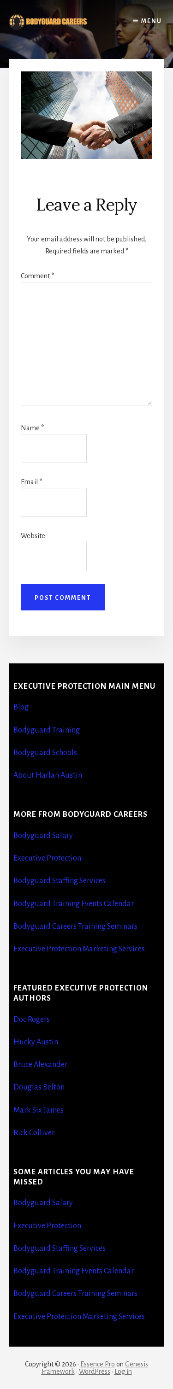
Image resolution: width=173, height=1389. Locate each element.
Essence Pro (97, 1364)
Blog (21, 707)
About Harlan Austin (47, 775)
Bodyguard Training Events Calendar (73, 904)
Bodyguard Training (46, 730)
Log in (123, 1371)
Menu (151, 21)
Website (33, 535)
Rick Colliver (33, 1133)
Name (32, 428)
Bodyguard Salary (43, 836)
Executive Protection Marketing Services (79, 949)
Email (31, 482)
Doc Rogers (31, 1019)
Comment (37, 276)
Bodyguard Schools (45, 753)
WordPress (94, 1371)
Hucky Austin (35, 1042)
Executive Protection (47, 858)
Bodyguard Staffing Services (59, 881)
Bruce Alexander (40, 1065)
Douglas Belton (39, 1087)
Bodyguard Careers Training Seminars (75, 926)
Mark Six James (38, 1110)
